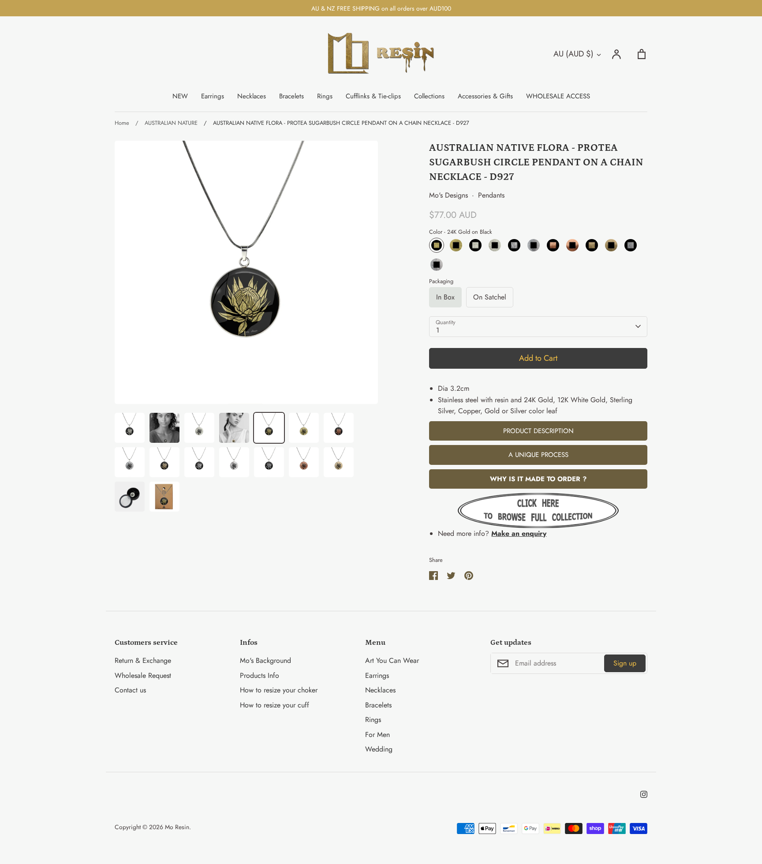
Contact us (130, 690)
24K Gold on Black (436, 245)
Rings (324, 96)
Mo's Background (265, 660)
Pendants (491, 195)
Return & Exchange (143, 660)
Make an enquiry (518, 533)
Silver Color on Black (630, 245)
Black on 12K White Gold (494, 245)
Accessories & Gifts (485, 96)
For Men (377, 734)
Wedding (378, 749)
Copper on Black (552, 245)
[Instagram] (644, 794)
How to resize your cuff (274, 705)
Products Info (259, 675)
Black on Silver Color (436, 264)
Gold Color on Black (591, 245)
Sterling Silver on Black (514, 245)
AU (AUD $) (573, 54)
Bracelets (291, 96)
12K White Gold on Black (475, 245)
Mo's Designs (448, 195)
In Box (445, 297)
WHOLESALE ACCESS (558, 96)
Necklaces (251, 96)
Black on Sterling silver (533, 245)
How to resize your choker (279, 690)
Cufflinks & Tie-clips (373, 96)
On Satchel (489, 297)
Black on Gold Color (611, 245)
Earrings (212, 96)
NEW (180, 96)
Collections (429, 96)
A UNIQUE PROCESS (538, 455)
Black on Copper (572, 245)
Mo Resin (177, 827)
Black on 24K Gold (455, 245)
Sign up (624, 663)
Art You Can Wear (392, 660)
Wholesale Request (143, 675)
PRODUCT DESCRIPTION (538, 431)
